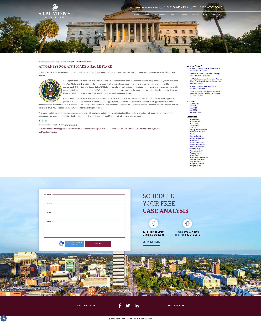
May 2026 (193, 110)
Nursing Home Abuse (197, 144)
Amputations (194, 119)
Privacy (72, 244)
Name (49, 194)
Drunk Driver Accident (197, 132)
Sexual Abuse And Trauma (199, 157)
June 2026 (193, 108)
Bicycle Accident (195, 121)
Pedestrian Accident (197, 147)
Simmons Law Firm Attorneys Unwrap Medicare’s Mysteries (136, 129)
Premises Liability (196, 151)
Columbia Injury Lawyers (46, 62)
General (62, 62)
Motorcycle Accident (197, 142)
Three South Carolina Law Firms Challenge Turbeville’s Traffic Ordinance (205, 75)
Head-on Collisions (196, 136)
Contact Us (215, 14)
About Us (146, 14)
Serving (174, 14)
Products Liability (196, 153)
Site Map (167, 306)
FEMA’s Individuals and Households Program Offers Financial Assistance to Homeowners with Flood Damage (206, 81)
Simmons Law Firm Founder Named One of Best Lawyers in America (205, 69)
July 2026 (193, 106)
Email (49, 213)
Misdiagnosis (194, 140)
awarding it (81, 84)
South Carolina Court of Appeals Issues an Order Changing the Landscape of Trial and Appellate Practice (205, 94)
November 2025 (195, 112)
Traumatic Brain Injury (197, 159)
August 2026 (194, 104)
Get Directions (151, 242)
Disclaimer (179, 306)
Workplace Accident (197, 164)
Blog (205, 14)
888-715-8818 (192, 235)
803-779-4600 (191, 231)
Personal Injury (195, 149)
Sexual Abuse (194, 155)
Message (50, 222)
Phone (49, 204)
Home (136, 14)
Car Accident (194, 125)
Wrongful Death (195, 166)
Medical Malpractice (197, 138)
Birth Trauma (194, 123)
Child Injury (193, 128)
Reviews (195, 14)
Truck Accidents (195, 162)
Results (185, 14)
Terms (76, 244)
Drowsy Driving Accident (198, 130)
